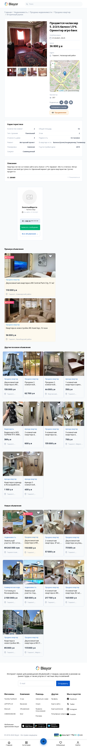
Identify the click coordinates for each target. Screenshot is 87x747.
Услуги (38, 704)
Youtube (73, 714)
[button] (44, 43)
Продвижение (60, 112)
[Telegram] (61, 102)
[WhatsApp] (66, 102)
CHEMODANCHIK (10, 714)
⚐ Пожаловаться (74, 177)
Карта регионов (57, 709)
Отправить (63, 683)
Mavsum (7, 709)
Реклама (39, 716)
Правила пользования (40, 710)
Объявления (24, 709)
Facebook (73, 699)
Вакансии (23, 704)
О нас (22, 699)
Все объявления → (30, 234)
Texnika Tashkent (10, 699)
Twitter (72, 704)
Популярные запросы (59, 714)
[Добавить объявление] (43, 742)
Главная (8, 12)
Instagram (73, 709)
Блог (21, 714)
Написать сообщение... (30, 227)
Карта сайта (55, 704)
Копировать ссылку (58, 107)
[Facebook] (71, 102)
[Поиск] (27, 4)
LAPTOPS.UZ (8, 704)
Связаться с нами (42, 699)
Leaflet (61, 90)
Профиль (54, 699)
